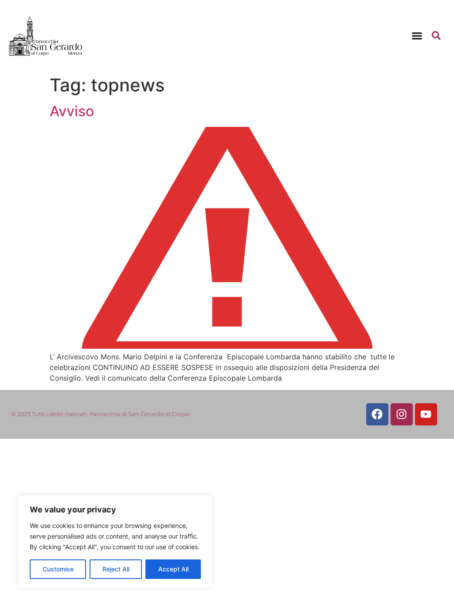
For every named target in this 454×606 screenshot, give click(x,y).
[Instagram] (402, 414)
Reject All (115, 569)
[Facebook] (377, 414)
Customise (58, 569)
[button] (417, 35)
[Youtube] (426, 414)
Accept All (173, 569)
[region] (115, 541)
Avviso (72, 111)
